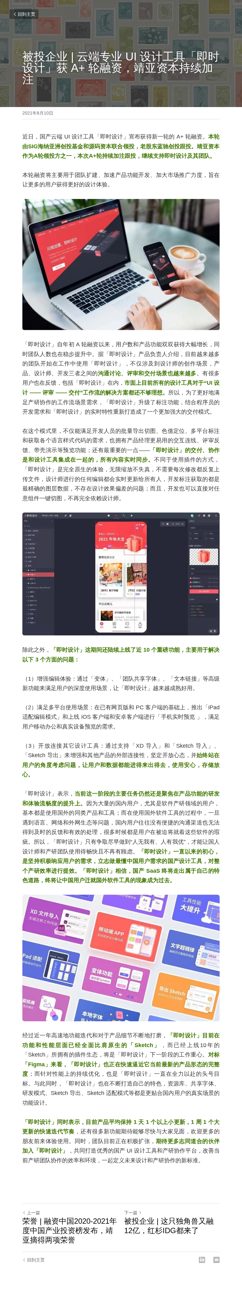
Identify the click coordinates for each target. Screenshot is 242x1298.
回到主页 (26, 14)
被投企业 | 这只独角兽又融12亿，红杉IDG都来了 (169, 1226)
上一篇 (33, 1212)
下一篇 (130, 1212)
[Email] (216, 1260)
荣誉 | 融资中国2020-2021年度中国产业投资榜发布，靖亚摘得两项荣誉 (69, 1230)
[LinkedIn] (202, 1260)
